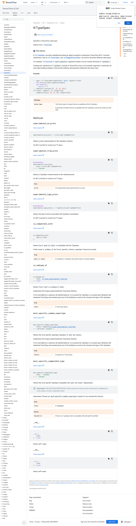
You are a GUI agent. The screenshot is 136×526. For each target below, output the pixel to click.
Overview (5, 13)
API (42, 2)
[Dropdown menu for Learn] (37, 2)
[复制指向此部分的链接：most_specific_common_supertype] (67, 313)
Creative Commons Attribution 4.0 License (83, 481)
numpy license (44, 485)
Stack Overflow (87, 507)
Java (28, 13)
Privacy (37, 522)
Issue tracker (87, 501)
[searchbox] (13, 19)
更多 (65, 2)
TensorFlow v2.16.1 (10, 8)
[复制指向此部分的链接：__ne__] (41, 450)
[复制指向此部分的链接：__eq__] (41, 422)
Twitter (31, 507)
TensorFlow (36, 23)
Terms (31, 522)
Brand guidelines (88, 510)
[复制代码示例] (112, 78)
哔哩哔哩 (32, 510)
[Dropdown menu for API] (45, 2)
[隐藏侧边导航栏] (24, 522)
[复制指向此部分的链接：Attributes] (42, 100)
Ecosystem (53, 2)
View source (37, 128)
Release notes (87, 504)
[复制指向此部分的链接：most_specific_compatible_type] (66, 361)
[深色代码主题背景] (108, 78)
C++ (22, 13)
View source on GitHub (45, 35)
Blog (30, 501)
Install (25, 2)
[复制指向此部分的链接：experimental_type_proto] (60, 194)
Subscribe (112, 522)
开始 (128, 23)
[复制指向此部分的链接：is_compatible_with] (55, 224)
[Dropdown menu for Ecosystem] (59, 2)
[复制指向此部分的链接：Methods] (45, 118)
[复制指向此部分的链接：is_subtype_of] (49, 265)
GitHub (125, 2)
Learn (33, 2)
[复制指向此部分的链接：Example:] (42, 73)
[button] (13, 418)
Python (15, 13)
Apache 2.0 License (37, 483)
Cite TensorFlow (88, 513)
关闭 (119, 23)
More (36, 13)
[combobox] (95, 2)
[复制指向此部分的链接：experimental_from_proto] (60, 151)
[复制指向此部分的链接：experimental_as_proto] (58, 123)
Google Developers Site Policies (63, 483)
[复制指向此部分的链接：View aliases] (47, 51)
